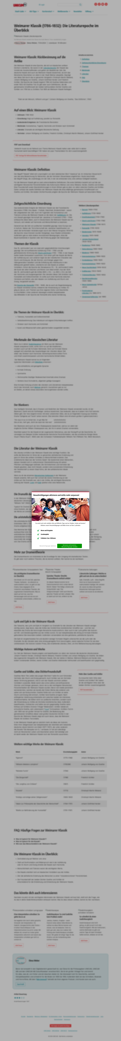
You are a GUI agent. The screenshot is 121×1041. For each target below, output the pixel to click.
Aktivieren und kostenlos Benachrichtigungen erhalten (69, 545)
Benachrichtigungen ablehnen (48, 546)
